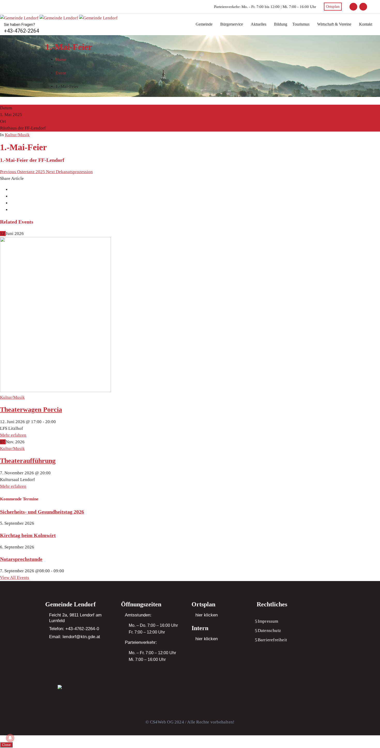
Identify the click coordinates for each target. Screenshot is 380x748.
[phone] (363, 7)
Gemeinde (204, 24)
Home (61, 59)
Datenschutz (269, 630)
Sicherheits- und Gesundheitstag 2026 (42, 512)
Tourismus (300, 24)
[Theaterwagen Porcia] (55, 390)
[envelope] (353, 7)
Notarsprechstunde (21, 559)
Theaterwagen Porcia (31, 409)
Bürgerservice (231, 24)
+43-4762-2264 (21, 31)
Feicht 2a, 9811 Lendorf (71, 615)
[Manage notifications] (10, 738)
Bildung (280, 24)
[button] (205, 24)
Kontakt (365, 24)
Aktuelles (258, 24)
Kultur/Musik (17, 134)
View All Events (14, 577)
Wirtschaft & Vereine (334, 24)
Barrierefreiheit (272, 639)
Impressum (268, 621)
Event (61, 73)
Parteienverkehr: (227, 7)
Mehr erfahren (13, 435)
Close (6, 745)
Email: (74, 636)
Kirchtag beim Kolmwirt (28, 535)
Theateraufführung (28, 460)
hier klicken (206, 615)
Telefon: (74, 628)
